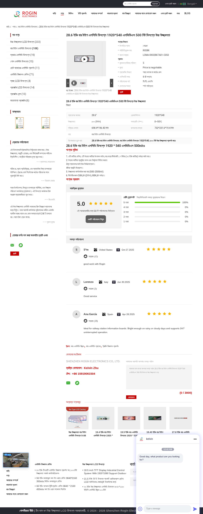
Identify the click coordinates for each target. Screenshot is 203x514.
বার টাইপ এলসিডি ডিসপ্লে (27, 26)
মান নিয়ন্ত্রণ (126, 13)
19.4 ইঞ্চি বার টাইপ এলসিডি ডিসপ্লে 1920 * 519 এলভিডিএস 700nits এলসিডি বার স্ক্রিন (103, 434)
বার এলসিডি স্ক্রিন (77, 346)
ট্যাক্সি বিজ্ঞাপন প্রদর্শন (110, 346)
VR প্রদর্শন (82, 13)
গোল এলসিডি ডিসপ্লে (19, 61)
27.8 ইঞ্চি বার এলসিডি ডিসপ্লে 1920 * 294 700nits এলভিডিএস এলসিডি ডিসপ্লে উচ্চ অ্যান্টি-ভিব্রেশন (181, 434)
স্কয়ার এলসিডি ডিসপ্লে (20, 54)
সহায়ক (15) (93, 256)
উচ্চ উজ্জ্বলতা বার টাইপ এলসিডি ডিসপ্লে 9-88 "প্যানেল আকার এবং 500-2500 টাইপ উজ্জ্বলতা (77, 434)
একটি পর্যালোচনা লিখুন (96, 219)
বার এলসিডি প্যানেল (93, 346)
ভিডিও (71, 13)
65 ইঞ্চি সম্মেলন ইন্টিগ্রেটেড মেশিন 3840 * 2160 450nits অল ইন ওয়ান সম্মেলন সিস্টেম (55, 487)
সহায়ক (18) (93, 321)
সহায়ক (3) (93, 289)
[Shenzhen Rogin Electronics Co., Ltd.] (25, 14)
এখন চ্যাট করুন (170, 3)
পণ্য (62, 13)
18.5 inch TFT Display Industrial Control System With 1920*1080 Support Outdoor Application (105, 472)
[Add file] (140, 508)
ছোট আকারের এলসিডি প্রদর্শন (22, 67)
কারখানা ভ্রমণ (112, 13)
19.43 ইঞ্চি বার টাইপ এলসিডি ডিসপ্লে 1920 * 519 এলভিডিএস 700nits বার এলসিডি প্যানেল (154, 434)
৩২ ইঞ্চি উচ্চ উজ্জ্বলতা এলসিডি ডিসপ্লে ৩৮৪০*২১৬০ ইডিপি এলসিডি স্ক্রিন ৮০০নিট (104, 488)
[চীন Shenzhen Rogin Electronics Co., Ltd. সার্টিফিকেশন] (19, 123)
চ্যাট (121, 92)
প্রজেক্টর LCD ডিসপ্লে (19, 87)
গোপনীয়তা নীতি (26, 510)
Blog (187, 13)
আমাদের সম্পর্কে (96, 13)
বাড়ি (54, 13)
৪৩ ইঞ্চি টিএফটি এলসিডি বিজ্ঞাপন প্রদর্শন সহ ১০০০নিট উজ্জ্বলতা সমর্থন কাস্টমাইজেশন (56, 472)
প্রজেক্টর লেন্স (15, 93)
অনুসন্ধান (155, 4)
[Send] (195, 508)
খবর (178, 13)
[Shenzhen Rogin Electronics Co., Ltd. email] (14, 245)
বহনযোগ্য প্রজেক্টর (18, 100)
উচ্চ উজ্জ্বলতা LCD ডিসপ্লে (22, 41)
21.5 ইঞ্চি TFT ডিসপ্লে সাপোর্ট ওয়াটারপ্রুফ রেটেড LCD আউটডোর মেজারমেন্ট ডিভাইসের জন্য (104, 480)
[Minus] (195, 439)
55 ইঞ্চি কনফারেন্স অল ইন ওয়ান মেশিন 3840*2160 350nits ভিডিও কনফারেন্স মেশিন (56, 480)
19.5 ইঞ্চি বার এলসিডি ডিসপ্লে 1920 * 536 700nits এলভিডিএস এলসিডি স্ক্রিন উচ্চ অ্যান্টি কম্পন (129, 434)
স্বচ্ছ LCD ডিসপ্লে (18, 80)
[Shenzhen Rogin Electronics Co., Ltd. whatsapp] (23, 245)
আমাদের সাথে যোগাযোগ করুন (145, 13)
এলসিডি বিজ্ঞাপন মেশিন (19, 74)
